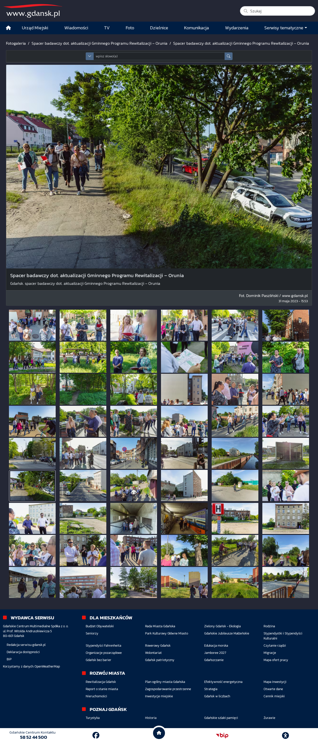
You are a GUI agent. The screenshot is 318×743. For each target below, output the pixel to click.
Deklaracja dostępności (23, 652)
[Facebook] (95, 735)
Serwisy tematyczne (283, 28)
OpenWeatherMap (47, 666)
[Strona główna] (8, 28)
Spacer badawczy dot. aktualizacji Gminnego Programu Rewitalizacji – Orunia (99, 43)
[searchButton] (229, 56)
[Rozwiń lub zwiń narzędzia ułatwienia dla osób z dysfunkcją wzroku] (285, 735)
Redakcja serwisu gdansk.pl (26, 644)
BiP (9, 659)
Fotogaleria (16, 43)
